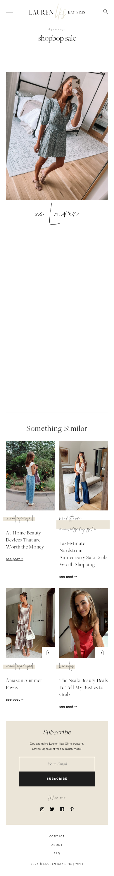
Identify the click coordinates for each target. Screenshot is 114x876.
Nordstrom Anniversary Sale (77, 524)
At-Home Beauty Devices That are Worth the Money (25, 540)
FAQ (57, 853)
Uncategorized (20, 519)
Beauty (66, 666)
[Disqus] (57, 330)
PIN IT (60, 136)
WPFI (79, 864)
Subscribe (57, 779)
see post (13, 559)
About (57, 845)
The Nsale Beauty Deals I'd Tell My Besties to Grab (83, 687)
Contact (57, 836)
